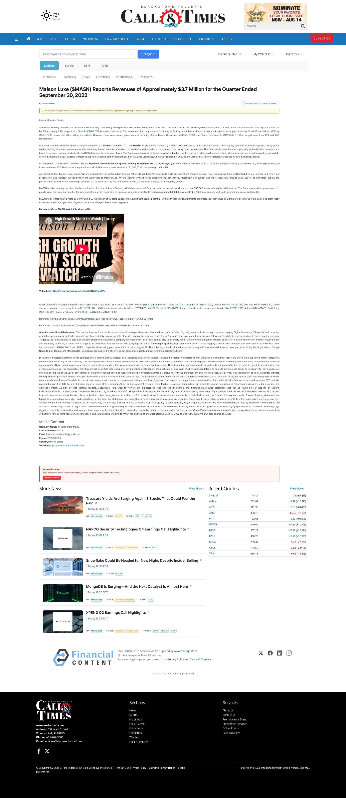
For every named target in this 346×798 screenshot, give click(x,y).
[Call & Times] (79, 710)
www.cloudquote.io (185, 651)
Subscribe (322, 38)
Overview (70, 77)
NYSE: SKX (110, 312)
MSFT (212, 536)
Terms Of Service (200, 659)
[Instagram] (289, 657)
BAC (211, 518)
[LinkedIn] (280, 657)
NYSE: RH (90, 308)
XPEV (173, 631)
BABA (155, 631)
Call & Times (61, 768)
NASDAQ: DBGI (186, 135)
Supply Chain (133, 631)
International (124, 77)
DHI (137, 516)
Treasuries (146, 77)
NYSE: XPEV (149, 304)
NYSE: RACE (170, 308)
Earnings (120, 547)
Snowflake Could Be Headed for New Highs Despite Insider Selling (144, 560)
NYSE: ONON (46, 312)
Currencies (103, 77)
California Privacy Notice (162, 768)
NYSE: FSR (205, 304)
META (212, 530)
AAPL (212, 507)
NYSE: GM (236, 304)
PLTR (148, 516)
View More (195, 488)
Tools (104, 66)
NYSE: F (266, 304)
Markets (49, 66)
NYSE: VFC (46, 135)
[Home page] (173, 16)
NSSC (154, 547)
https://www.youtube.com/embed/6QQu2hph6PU (78, 291)
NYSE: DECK (81, 312)
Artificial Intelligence (125, 600)
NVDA (212, 541)
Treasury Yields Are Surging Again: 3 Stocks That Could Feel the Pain (140, 500)
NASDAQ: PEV (182, 304)
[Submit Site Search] (303, 26)
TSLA (212, 553)
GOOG (213, 524)
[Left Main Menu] (16, 39)
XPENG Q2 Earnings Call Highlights (118, 612)
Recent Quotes (227, 54)
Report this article (52, 478)
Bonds (118, 516)
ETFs (87, 66)
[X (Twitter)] (261, 657)
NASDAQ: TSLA (93, 131)
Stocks (69, 66)
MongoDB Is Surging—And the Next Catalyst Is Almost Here (139, 586)
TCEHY (164, 631)
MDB (151, 600)
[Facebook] (270, 657)
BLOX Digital (302, 768)
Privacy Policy (176, 659)
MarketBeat (96, 516)
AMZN (212, 501)
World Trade (132, 547)
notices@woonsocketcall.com (64, 741)
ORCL (212, 547)
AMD (212, 512)
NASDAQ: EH (231, 135)
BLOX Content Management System (271, 768)
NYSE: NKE (236, 308)
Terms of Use (122, 768)
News (86, 77)
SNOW (119, 574)
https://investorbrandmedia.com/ (66, 445)
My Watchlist (261, 54)
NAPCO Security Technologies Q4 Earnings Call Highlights (138, 529)
